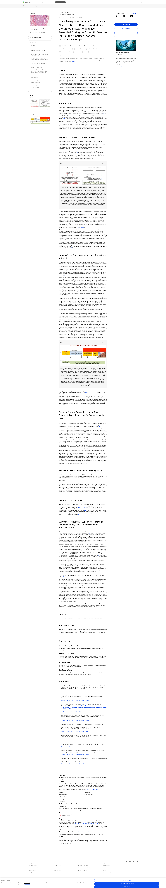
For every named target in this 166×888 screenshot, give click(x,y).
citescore (42, 32)
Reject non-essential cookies (127, 883)
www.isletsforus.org (82, 507)
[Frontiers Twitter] (130, 861)
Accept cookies (126, 886)
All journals (43, 2)
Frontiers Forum (82, 863)
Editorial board (66, 6)
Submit (104, 870)
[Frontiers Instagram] (137, 861)
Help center (105, 863)
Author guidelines (32, 863)
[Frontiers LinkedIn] (133, 861)
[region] (83, 883)
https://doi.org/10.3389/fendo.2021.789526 (74, 17)
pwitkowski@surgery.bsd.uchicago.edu (86, 831)
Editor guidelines (32, 870)
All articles (50, 2)
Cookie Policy (27, 884)
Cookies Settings (127, 880)
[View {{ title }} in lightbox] (40, 103)
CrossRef (63, 691)
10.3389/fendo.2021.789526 (92, 789)
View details (133, 13)
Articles (49, 6)
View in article (46, 109)
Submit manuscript (60, 2)
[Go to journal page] (40, 20)
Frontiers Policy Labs (83, 865)
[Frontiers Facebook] (126, 861)
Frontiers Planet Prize (83, 870)
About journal (74, 6)
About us (35, 2)
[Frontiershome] (27, 2)
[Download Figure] (102, 163)
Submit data (70, 2)
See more (74, 61)
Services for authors (32, 865)
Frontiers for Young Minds (84, 868)
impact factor (33, 32)
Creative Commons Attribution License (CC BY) (86, 823)
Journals (56, 868)
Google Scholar (71, 691)
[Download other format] (119, 45)
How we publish (57, 870)
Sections (42, 6)
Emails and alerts (106, 865)
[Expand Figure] (105, 163)
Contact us (105, 868)
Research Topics (56, 6)
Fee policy (30, 872)
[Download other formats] (136, 24)
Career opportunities (107, 872)
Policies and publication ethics (35, 868)
